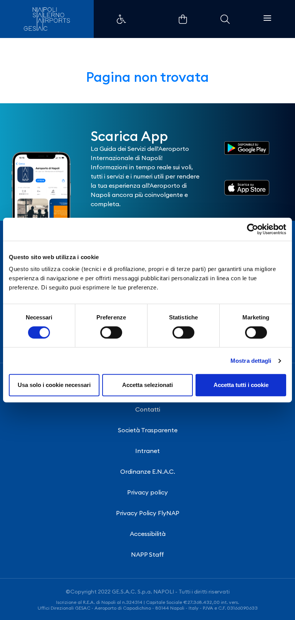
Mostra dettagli (251, 360)
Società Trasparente (147, 430)
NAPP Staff (147, 554)
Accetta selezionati (147, 385)
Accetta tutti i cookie (241, 385)
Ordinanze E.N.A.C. (147, 471)
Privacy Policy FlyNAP (147, 513)
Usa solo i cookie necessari (54, 385)
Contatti (147, 409)
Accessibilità (148, 533)
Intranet (147, 451)
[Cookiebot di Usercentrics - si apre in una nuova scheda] (252, 229)
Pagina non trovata (147, 76)
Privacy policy (147, 492)
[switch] (111, 332)
